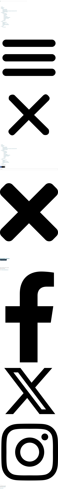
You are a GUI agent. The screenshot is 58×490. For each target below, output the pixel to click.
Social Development (6, 18)
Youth (4, 157)
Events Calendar (5, 22)
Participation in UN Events (6, 24)
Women (5, 156)
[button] (29, 86)
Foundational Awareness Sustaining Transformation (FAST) (10, 148)
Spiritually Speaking (5, 11)
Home (2, 144)
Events (2, 21)
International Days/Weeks (7, 17)
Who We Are (2, 7)
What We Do (2, 12)
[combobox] (29, 169)
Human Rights (5, 16)
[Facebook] (1, 167)
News (3, 25)
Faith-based (5, 152)
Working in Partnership (5, 161)
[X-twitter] (2, 167)
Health (5, 153)
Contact (2, 26)
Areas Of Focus (4, 13)
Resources (4, 20)
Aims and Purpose (5, 9)
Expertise (2, 8)
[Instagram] (4, 167)
